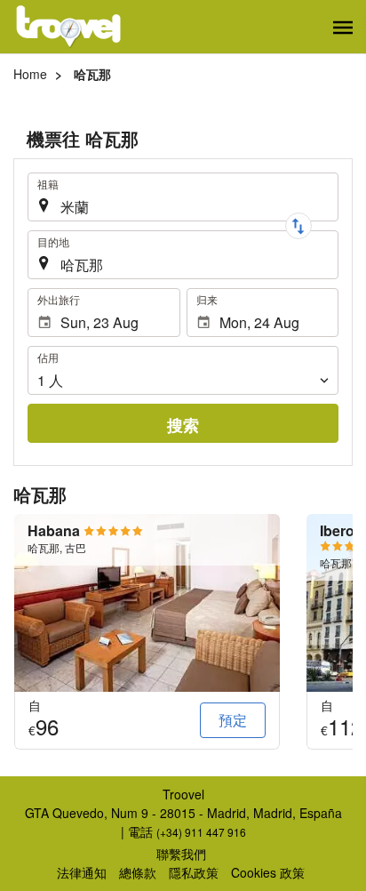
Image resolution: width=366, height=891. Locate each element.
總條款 (137, 872)
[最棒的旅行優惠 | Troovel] (68, 26)
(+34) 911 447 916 (201, 831)
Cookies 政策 (268, 872)
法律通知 (82, 872)
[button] (343, 27)
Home (30, 74)
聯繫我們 (181, 854)
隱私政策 (194, 872)
